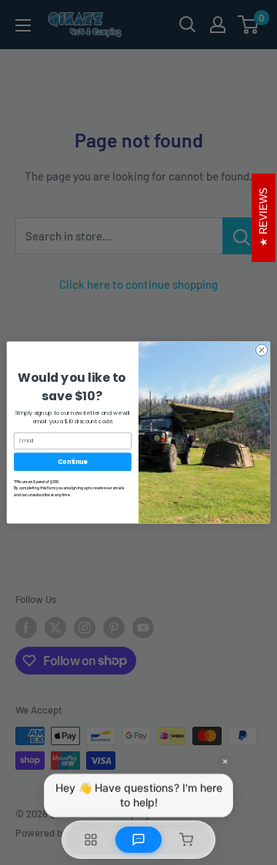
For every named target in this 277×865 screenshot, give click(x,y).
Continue (72, 461)
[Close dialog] (261, 350)
